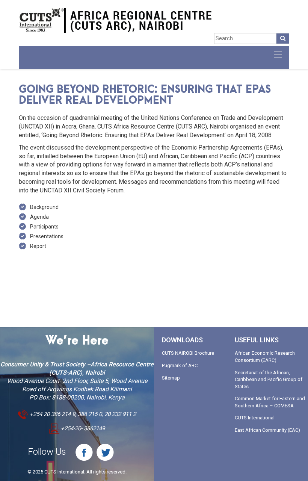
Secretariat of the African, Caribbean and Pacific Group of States (268, 379)
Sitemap (171, 378)
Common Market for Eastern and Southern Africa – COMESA (270, 402)
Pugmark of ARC (180, 365)
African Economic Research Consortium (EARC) (265, 356)
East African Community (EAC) (267, 430)
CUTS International (255, 417)
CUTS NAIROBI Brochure (188, 353)
